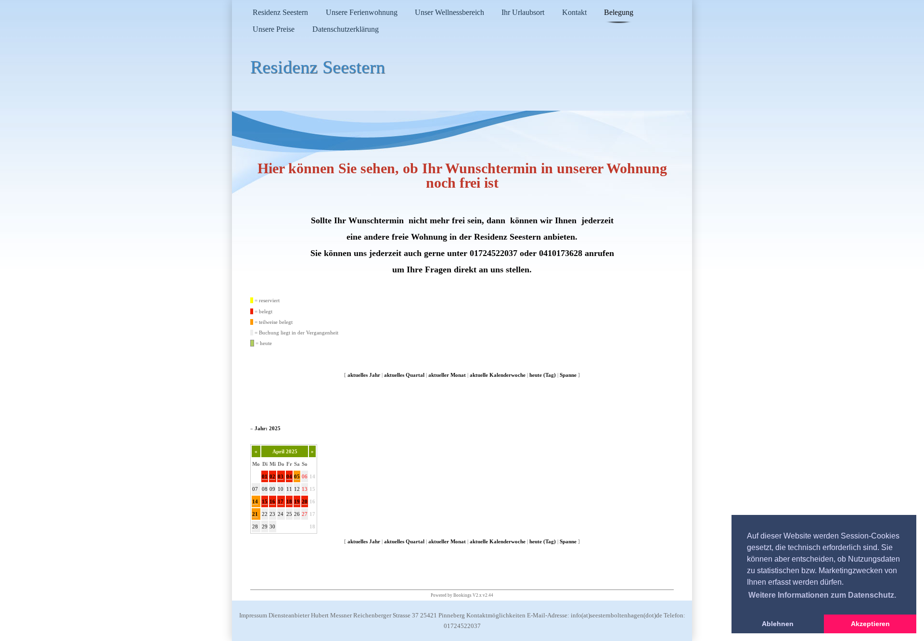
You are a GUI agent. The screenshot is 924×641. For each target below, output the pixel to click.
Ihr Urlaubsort (522, 12)
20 (305, 501)
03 (280, 476)
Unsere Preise (274, 29)
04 (289, 476)
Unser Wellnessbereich (449, 12)
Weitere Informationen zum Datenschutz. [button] (822, 595)
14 (312, 476)
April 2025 (284, 451)
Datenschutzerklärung (345, 29)
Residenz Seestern (280, 12)
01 (265, 476)
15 (312, 489)
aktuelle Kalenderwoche (498, 375)
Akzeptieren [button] (870, 624)
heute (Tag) (542, 375)
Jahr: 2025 (268, 428)
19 (297, 501)
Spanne (568, 375)
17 (280, 501)
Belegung (618, 12)
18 (289, 501)
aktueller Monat (447, 375)
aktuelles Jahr (363, 375)
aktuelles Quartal (404, 375)
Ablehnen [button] (778, 624)
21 (255, 514)
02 (272, 476)
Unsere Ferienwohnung (362, 12)
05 (297, 476)
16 (272, 501)
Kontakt (574, 12)
